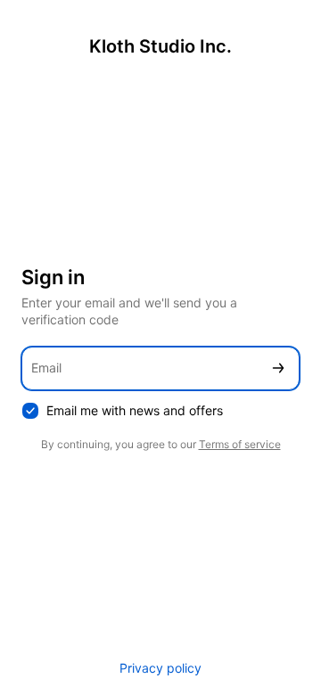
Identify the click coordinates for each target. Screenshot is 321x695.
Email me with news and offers (134, 410)
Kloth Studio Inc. (160, 46)
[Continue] (278, 368)
